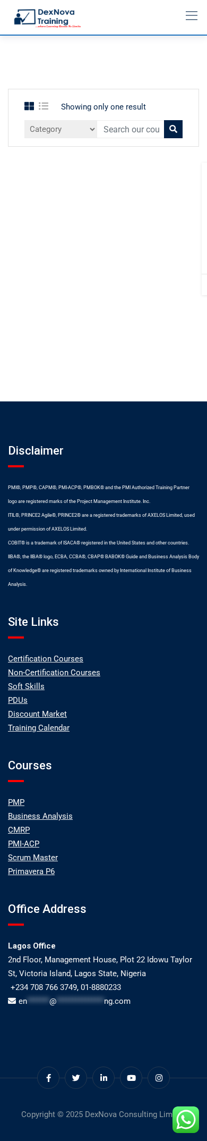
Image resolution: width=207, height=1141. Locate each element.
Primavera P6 (31, 871)
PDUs (18, 700)
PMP (16, 802)
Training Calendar (39, 728)
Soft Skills (26, 686)
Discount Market (37, 714)
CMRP (19, 830)
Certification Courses (45, 659)
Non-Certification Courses (54, 672)
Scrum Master (33, 857)
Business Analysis (40, 816)
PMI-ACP (23, 844)
